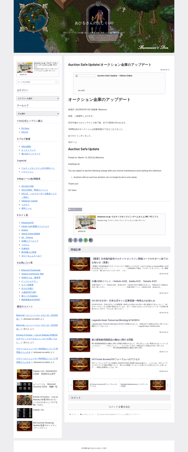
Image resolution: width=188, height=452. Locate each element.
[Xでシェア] (70, 240)
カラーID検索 (27, 285)
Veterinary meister (29, 201)
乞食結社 (25, 248)
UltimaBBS (26, 146)
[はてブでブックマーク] (80, 240)
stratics (24, 230)
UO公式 (24, 132)
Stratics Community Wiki (32, 274)
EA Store (25, 128)
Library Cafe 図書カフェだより (35, 226)
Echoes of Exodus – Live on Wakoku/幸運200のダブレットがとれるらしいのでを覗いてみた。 (37, 339)
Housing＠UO (27, 222)
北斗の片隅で (27, 288)
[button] (91, 240)
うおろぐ (25, 204)
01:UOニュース (76, 209)
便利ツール (26, 208)
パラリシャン (27, 172)
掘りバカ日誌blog (29, 296)
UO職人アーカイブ (29, 241)
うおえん (25, 245)
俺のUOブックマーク (30, 154)
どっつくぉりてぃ (29, 281)
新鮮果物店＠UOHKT (30, 299)
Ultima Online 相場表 (30, 234)
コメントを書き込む (119, 406)
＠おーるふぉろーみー (31, 256)
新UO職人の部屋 (28, 252)
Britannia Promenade (30, 270)
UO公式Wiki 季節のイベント (34, 190)
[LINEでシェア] (86, 240)
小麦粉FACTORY (28, 292)
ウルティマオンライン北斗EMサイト (38, 168)
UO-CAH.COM (27, 186)
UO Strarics (27, 237)
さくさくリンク (28, 150)
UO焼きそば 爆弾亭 (30, 277)
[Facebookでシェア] (75, 240)
